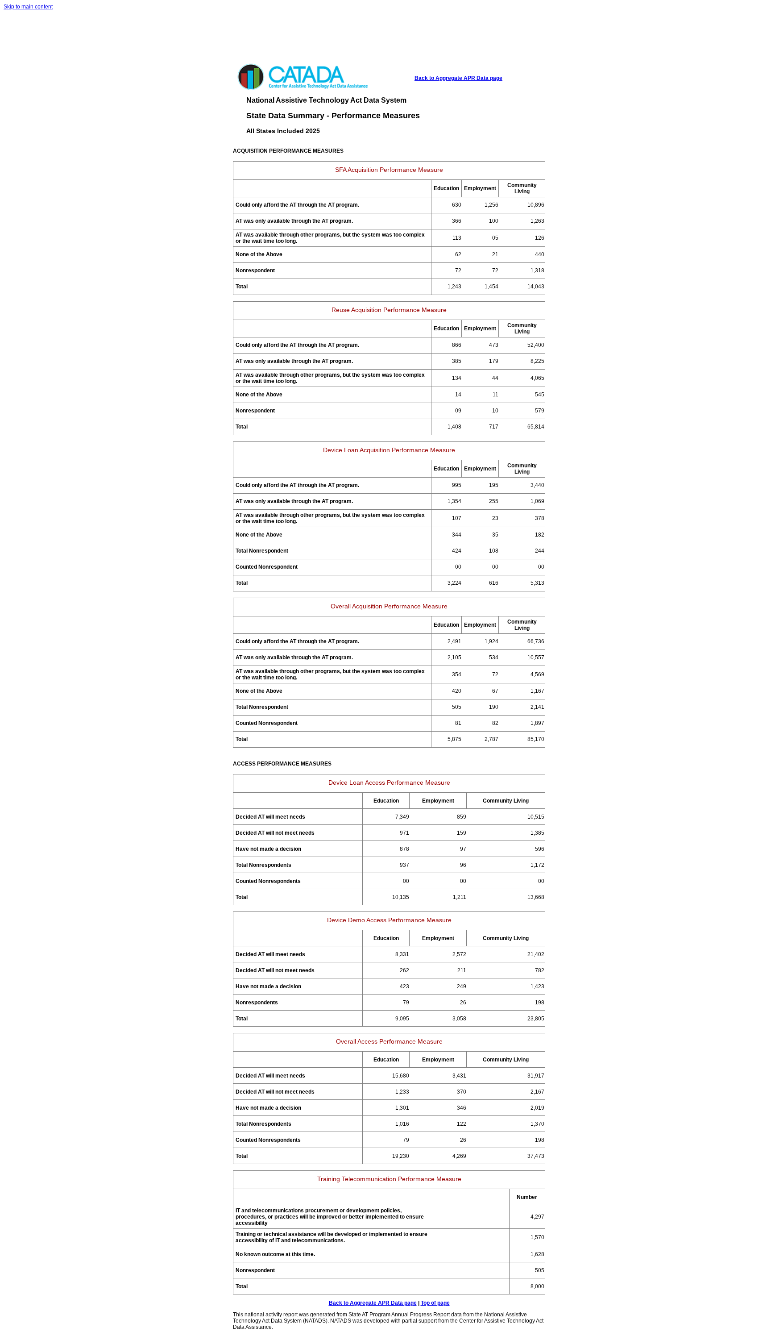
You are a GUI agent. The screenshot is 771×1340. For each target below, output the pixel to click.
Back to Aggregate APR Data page (458, 78)
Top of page (435, 1303)
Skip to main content (28, 7)
